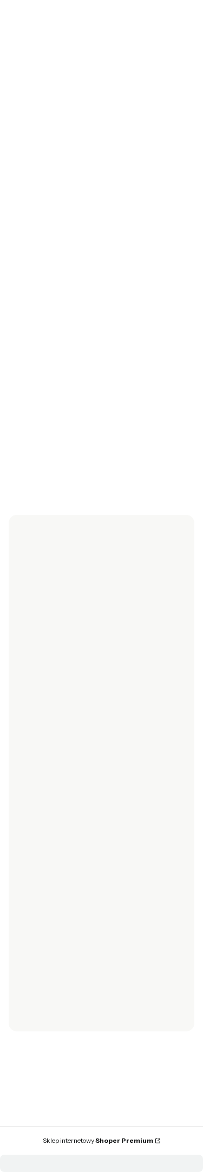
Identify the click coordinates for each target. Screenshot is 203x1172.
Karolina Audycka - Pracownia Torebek (61, 100)
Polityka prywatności (53, 924)
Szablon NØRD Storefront (98, 1135)
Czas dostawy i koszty (55, 866)
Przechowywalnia (48, 807)
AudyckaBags (58, 584)
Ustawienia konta (47, 792)
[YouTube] (69, 668)
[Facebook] (26, 668)
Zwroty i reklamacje (51, 719)
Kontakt (30, 1013)
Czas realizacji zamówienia (64, 881)
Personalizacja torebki (56, 939)
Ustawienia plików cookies (64, 954)
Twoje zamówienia (50, 777)
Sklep (141, 100)
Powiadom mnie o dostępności (54, 440)
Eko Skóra (179, 100)
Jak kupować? (42, 970)
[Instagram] (47, 668)
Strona (87, 262)
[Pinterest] (91, 668)
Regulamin (36, 734)
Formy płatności (46, 851)
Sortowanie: (30, 206)
